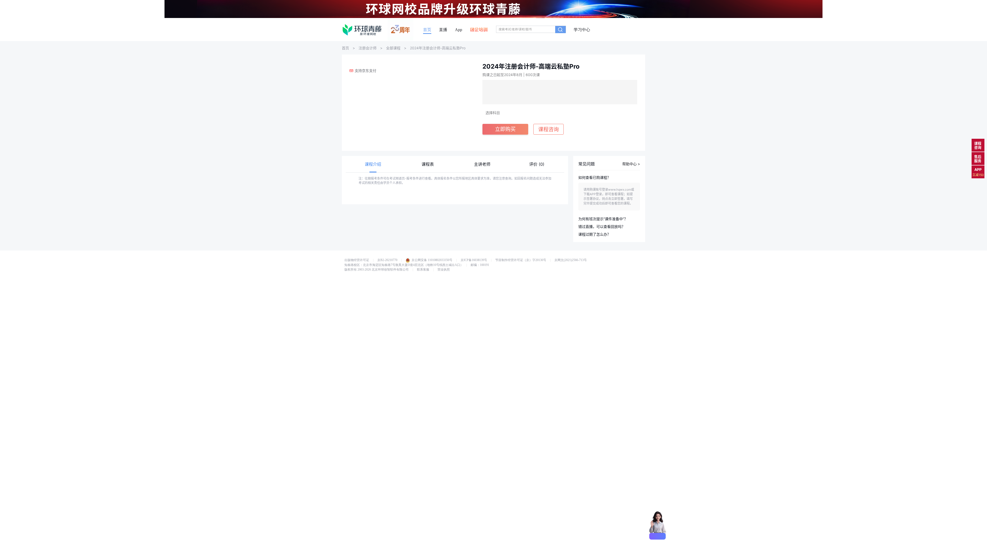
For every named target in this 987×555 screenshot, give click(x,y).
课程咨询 (977, 145)
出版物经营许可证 (356, 260)
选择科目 (493, 112)
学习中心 (582, 30)
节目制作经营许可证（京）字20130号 (520, 260)
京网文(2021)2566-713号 (570, 260)
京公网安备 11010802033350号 (432, 260)
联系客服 (423, 269)
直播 (443, 30)
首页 (427, 30)
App (458, 30)
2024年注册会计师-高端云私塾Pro (437, 48)
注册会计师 (368, 48)
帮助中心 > (631, 164)
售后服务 (977, 158)
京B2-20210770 (387, 260)
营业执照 (443, 269)
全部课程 (393, 48)
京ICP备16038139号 (474, 260)
